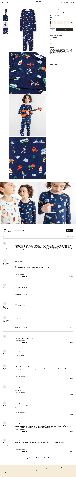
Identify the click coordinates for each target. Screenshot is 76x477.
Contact (18, 468)
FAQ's (18, 470)
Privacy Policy (62, 472)
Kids (4, 468)
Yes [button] (22, 251)
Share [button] (26, 251)
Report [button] (24, 251)
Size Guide (71, 19)
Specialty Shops (5, 472)
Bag (72, 2)
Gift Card (4, 474)
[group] (8, 230)
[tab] (69, 236)
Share (71, 32)
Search (64, 2)
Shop (3, 2)
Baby (4, 470)
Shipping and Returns (21, 474)
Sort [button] (4, 236)
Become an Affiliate (35, 470)
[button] (27, 458)
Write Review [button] (69, 230)
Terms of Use (61, 470)
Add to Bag (64, 29)
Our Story (7, 2)
